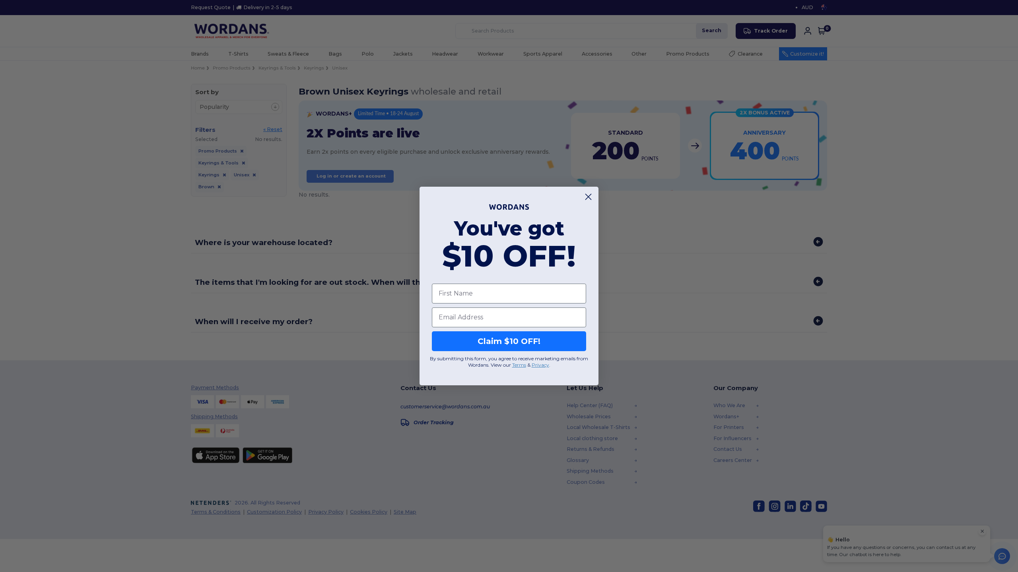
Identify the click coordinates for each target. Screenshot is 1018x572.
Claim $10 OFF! (509, 341)
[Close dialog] (588, 197)
